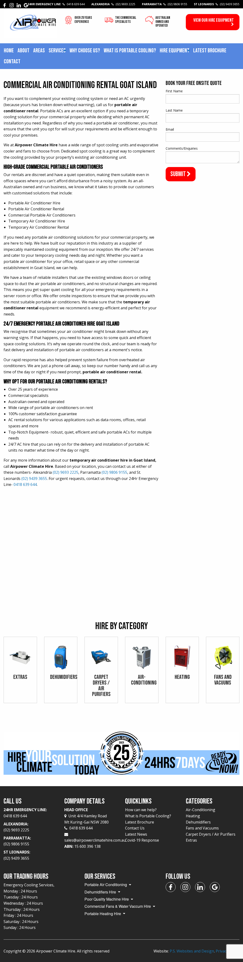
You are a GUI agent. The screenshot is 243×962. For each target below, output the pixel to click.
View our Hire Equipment (213, 20)
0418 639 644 (25, 484)
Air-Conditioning (200, 809)
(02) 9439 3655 (34, 478)
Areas (39, 50)
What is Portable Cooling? (130, 50)
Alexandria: (16, 827)
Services (57, 50)
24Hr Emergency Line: (25, 813)
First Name (174, 91)
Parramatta (164, 4)
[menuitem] (9, 50)
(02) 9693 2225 (65, 472)
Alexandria (113, 4)
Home (9, 50)
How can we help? (141, 809)
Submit (178, 174)
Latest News (136, 834)
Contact (12, 61)
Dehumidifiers (198, 822)
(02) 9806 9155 (114, 472)
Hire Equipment (174, 50)
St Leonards (216, 4)
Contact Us (135, 828)
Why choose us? (85, 50)
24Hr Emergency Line (56, 4)
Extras (191, 840)
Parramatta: (17, 841)
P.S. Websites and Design (192, 951)
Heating (193, 816)
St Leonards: (17, 855)
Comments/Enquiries (182, 148)
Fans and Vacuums (202, 828)
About (23, 50)
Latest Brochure (209, 50)
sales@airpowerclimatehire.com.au (95, 840)
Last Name (174, 110)
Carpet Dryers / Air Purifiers (210, 834)
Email (170, 129)
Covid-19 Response (142, 840)
